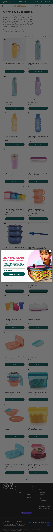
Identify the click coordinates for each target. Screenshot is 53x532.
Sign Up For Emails (14, 274)
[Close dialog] (50, 251)
